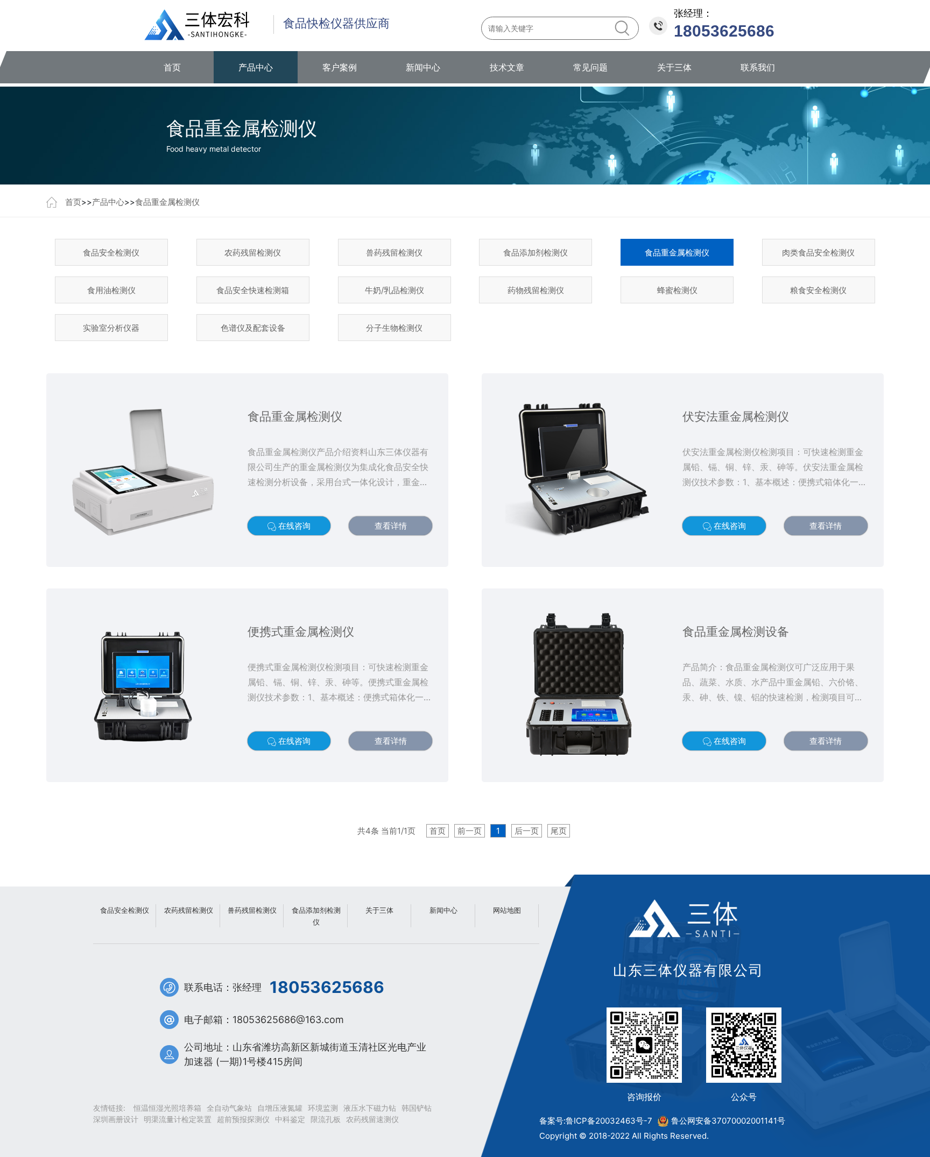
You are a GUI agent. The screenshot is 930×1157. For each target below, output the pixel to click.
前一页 (469, 831)
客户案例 (339, 67)
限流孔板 (326, 1119)
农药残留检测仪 (252, 252)
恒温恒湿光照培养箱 (167, 1107)
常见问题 (590, 67)
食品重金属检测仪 (167, 202)
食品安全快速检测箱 (252, 290)
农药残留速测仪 (372, 1119)
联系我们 (758, 67)
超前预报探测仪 (243, 1119)
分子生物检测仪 (394, 328)
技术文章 (507, 67)
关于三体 (674, 67)
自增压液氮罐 (279, 1107)
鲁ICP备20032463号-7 (609, 1121)
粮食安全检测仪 (818, 290)
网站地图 (507, 910)
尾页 (559, 831)
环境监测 (323, 1107)
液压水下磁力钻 (369, 1107)
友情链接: (109, 1107)
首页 (172, 67)
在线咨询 (293, 526)
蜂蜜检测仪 (677, 290)
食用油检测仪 (111, 290)
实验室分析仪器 (111, 328)
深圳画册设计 (115, 1119)
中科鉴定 (290, 1119)
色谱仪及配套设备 (253, 328)
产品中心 (255, 67)
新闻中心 (423, 67)
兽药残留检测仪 (394, 252)
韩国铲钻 (416, 1107)
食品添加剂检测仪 (535, 252)
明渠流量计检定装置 (178, 1119)
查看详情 (391, 526)
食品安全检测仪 (111, 252)
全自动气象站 (229, 1107)
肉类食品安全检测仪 (818, 252)
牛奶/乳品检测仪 (394, 290)
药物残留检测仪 (536, 290)
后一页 (527, 831)
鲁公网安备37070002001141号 (728, 1121)
